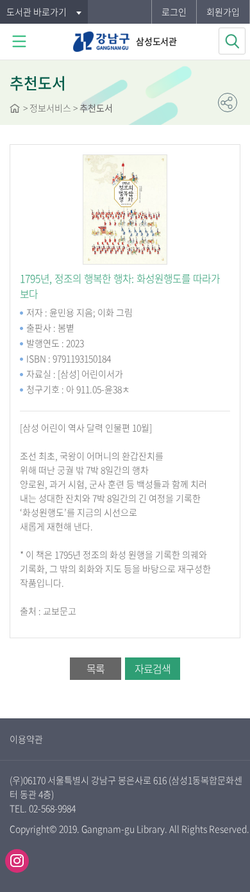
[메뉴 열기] (19, 41)
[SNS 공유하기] (227, 102)
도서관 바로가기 (36, 11)
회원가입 (223, 11)
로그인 (174, 11)
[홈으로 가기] (15, 109)
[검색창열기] (232, 41)
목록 (95, 668)
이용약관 (26, 738)
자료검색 (153, 668)
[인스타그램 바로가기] (17, 861)
